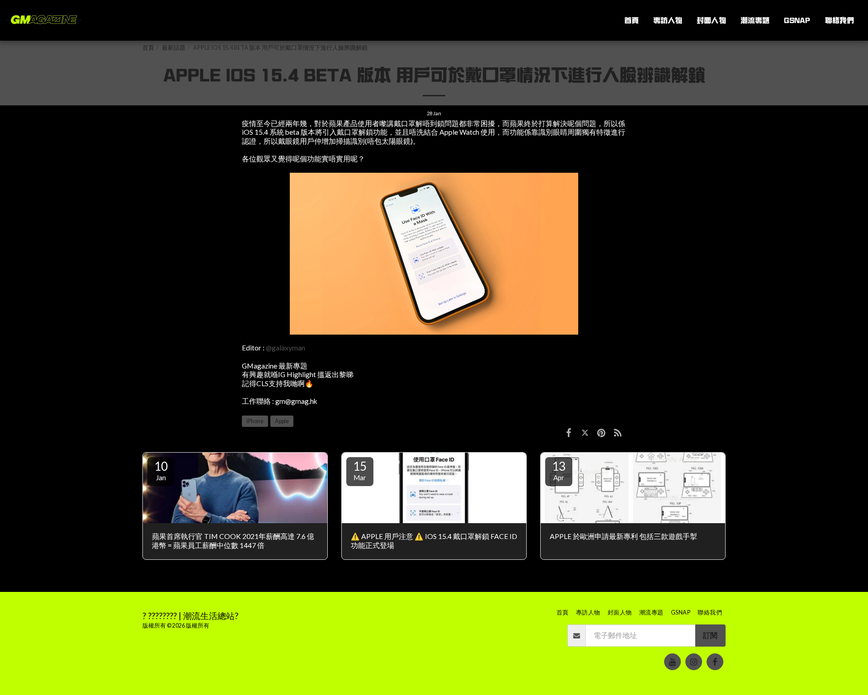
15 (360, 470)
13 (559, 470)
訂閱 (710, 635)
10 (161, 470)
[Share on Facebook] (569, 432)
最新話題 (173, 47)
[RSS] (618, 432)
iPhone (255, 421)
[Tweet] (585, 432)
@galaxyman (285, 348)
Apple (282, 421)
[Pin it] (601, 432)
